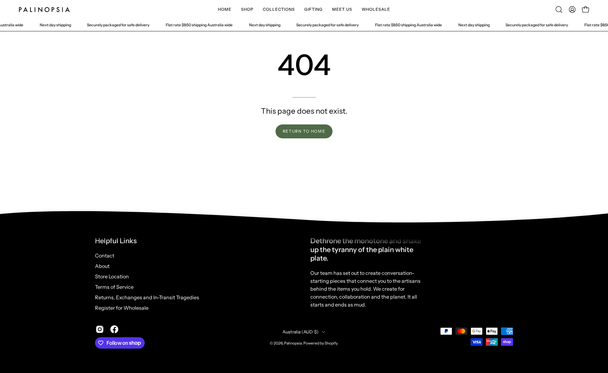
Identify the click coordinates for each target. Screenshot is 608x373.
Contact (104, 255)
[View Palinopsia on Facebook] (114, 329)
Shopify (331, 343)
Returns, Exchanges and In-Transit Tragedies (147, 297)
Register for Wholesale (122, 308)
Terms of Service (114, 287)
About (102, 266)
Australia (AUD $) (300, 332)
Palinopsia (293, 343)
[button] (247, 9)
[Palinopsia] (44, 9)
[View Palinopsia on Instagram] (99, 329)
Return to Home (304, 131)
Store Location (112, 276)
